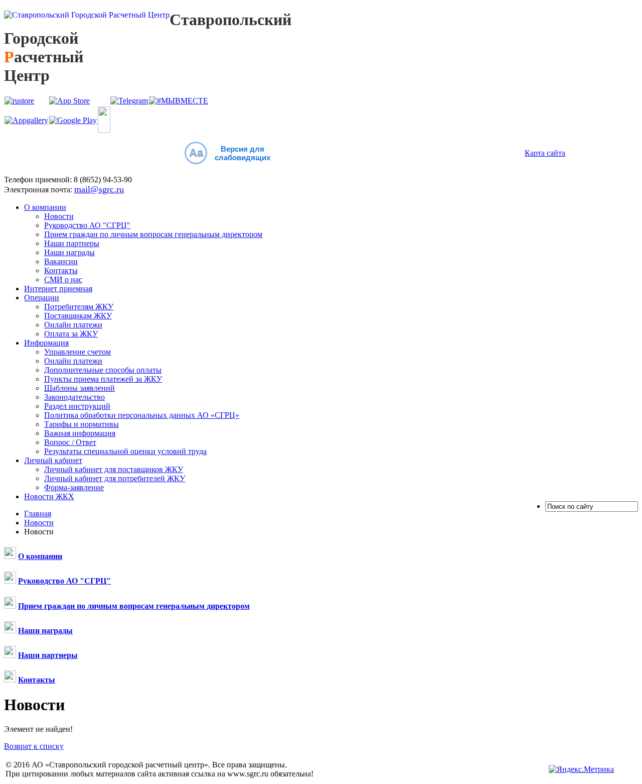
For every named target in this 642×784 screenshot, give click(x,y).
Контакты (61, 270)
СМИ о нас (63, 279)
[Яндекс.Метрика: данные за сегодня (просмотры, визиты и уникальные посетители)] (581, 769)
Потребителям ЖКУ (78, 306)
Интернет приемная (58, 288)
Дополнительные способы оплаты (103, 370)
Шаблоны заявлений (79, 388)
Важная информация (79, 433)
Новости (59, 216)
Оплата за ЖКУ (71, 333)
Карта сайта (545, 153)
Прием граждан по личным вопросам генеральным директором (153, 234)
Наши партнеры (71, 243)
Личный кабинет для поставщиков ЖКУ (113, 469)
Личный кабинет (53, 460)
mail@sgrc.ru (99, 189)
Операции (41, 297)
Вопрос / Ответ (70, 442)
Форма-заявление (74, 487)
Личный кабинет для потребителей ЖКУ (114, 478)
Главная (37, 513)
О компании (45, 207)
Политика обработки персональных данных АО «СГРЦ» (141, 415)
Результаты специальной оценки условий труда (125, 451)
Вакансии (61, 261)
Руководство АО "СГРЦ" (87, 225)
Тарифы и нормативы (81, 424)
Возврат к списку (34, 746)
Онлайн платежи (73, 324)
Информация (46, 343)
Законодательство (74, 397)
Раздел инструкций (77, 406)
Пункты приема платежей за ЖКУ (103, 379)
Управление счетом (77, 352)
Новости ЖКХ (49, 496)
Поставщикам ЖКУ (78, 315)
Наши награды (69, 252)
